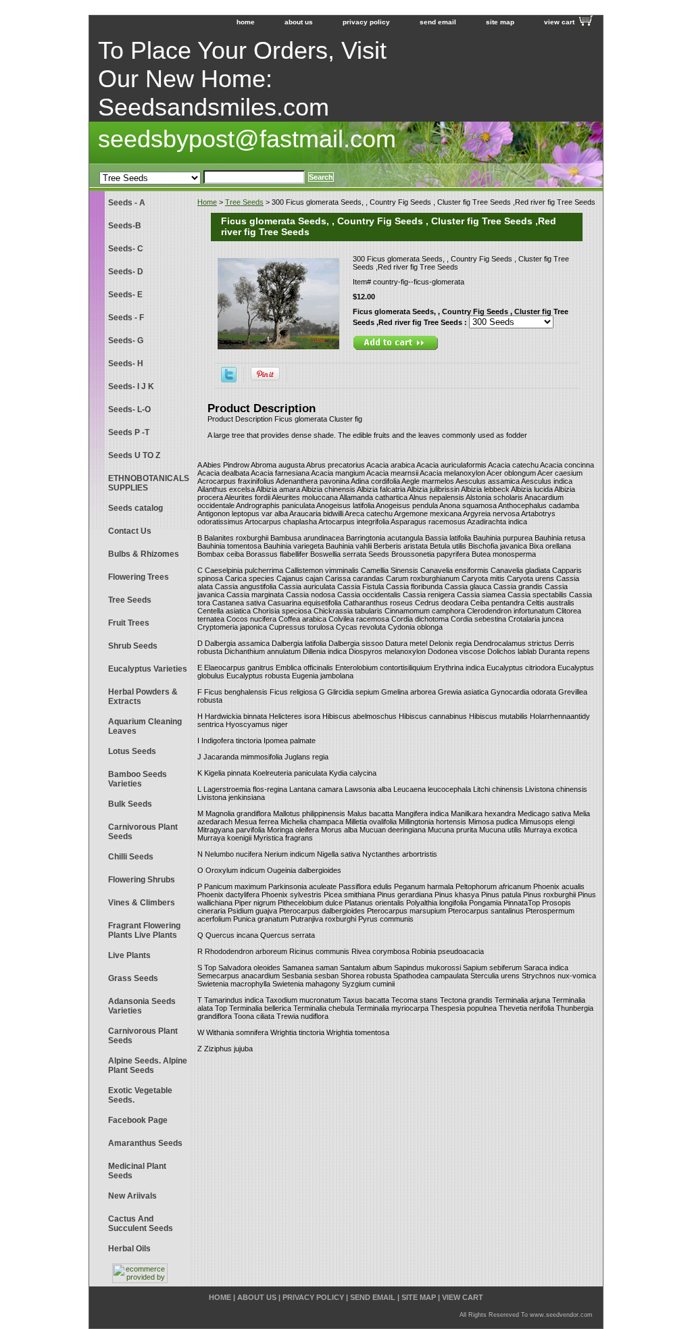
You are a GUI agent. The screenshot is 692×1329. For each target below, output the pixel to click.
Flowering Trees (138, 577)
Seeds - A (126, 202)
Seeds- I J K (131, 386)
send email (438, 22)
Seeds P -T (128, 432)
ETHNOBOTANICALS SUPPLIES (148, 483)
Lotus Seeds (132, 751)
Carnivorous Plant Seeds (143, 831)
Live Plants (129, 955)
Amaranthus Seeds (145, 1143)
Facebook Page (138, 1120)
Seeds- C (125, 248)
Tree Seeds (244, 202)
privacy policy (366, 22)
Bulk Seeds (130, 804)
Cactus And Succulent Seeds (140, 1223)
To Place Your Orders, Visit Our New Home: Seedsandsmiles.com (242, 78)
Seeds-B (124, 225)
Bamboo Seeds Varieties (137, 779)
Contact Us (129, 531)
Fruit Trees (128, 623)
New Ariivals (132, 1196)
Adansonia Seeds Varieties (142, 1006)
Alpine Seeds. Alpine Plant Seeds (147, 1065)
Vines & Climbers (141, 902)
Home (207, 202)
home (246, 22)
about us (299, 22)
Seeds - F (126, 317)
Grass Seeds (133, 978)
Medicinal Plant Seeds (137, 1170)
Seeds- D (125, 271)
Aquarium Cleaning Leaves (145, 726)
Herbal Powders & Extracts (143, 696)
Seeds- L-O (129, 409)
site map (500, 22)
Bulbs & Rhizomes (143, 554)
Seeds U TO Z (134, 455)
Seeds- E (125, 294)
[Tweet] (229, 380)
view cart (559, 22)
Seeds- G (125, 340)
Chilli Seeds (130, 856)
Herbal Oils (129, 1248)
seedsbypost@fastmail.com (247, 139)
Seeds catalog (135, 508)
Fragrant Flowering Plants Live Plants (144, 930)
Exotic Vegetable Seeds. (140, 1095)
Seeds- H (125, 363)
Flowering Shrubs (141, 879)
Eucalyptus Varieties (147, 669)
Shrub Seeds (132, 646)
